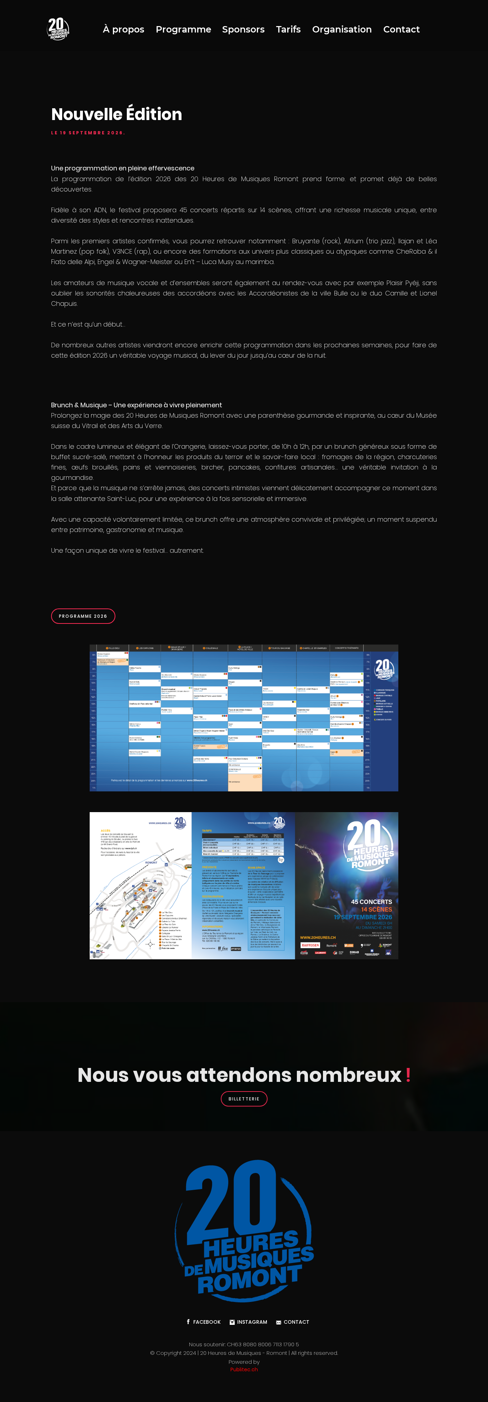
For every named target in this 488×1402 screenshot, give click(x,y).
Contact (401, 29)
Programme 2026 (83, 616)
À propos (123, 29)
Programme (183, 29)
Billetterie (244, 1099)
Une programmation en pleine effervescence (122, 168)
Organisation (342, 29)
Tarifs (288, 29)
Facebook (207, 1322)
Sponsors (243, 29)
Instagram (252, 1322)
